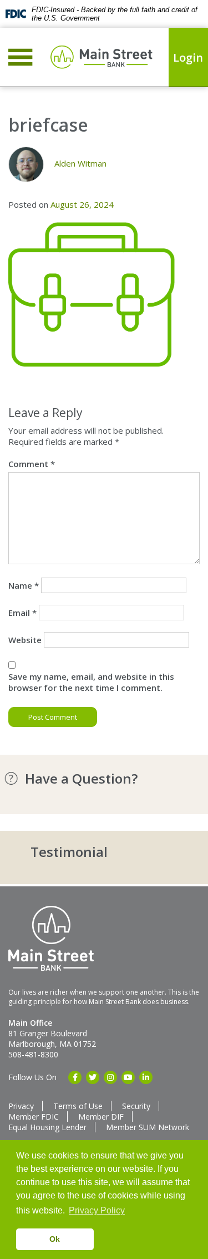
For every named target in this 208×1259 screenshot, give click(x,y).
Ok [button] (54, 1239)
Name (23, 585)
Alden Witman (80, 163)
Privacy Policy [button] (97, 1210)
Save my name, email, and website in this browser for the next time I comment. (91, 682)
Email (22, 612)
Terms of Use (78, 1106)
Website (25, 639)
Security (136, 1106)
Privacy (21, 1106)
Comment (31, 463)
